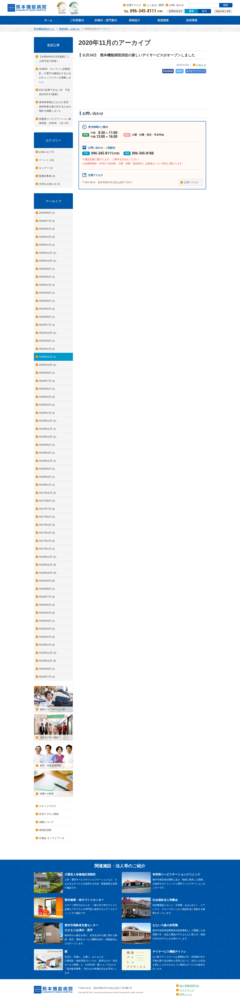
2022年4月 (47, 340)
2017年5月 (47, 516)
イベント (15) (46, 160)
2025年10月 (47, 260)
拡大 (204, 11)
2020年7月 (47, 380)
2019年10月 (47, 436)
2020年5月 (47, 388)
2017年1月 (47, 548)
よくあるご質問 (155, 5)
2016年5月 (47, 612)
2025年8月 (47, 268)
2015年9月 (47, 668)
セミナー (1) (46, 167)
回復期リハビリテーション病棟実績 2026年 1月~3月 (55, 121)
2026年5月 (47, 228)
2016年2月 (47, 636)
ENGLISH (220, 11)
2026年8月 (47, 212)
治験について (46, 822)
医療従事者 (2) (47, 176)
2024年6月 (47, 300)
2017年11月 (47, 492)
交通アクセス (134, 5)
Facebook (168, 71)
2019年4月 (47, 452)
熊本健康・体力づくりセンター (84, 899)
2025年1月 (47, 284)
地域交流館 (45, 830)
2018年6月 (47, 468)
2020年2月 (47, 404)
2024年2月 (47, 308)
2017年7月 (47, 508)
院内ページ (186, 994)
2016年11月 (47, 564)
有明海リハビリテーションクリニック (176, 874)
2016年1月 (47, 644)
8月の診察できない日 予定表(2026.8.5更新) (54, 92)
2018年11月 (47, 460)
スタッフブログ (47, 806)
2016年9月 (47, 580)
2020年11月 (47, 356)
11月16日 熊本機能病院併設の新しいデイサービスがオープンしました (138, 55)
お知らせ (201, 64)
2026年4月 (47, 236)
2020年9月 (47, 372)
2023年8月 (47, 316)
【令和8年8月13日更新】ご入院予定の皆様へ (54, 58)
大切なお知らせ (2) (49, 183)
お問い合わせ (176, 5)
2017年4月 (47, 524)
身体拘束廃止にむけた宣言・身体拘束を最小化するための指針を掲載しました (55, 106)
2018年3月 (47, 476)
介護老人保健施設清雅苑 (80, 874)
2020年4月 (47, 396)
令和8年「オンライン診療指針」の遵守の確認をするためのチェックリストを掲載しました (55, 75)
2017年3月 (47, 532)
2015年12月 (47, 652)
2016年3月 (47, 628)
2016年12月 (47, 556)
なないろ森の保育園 (165, 925)
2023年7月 (47, 324)
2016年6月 (47, 604)
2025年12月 (47, 252)
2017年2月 (47, 540)
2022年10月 (47, 332)
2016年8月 (47, 588)
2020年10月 (47, 364)
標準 (191, 11)
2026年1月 (47, 244)
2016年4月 (47, 620)
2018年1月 (47, 484)
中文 (228, 11)
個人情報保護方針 (189, 985)
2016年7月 (47, 596)
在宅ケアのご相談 (49, 814)
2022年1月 (47, 348)
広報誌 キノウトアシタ (51, 838)
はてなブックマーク (195, 71)
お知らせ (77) (46, 151)
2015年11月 (47, 660)
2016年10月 (47, 572)
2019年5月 (47, 444)
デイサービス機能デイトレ (169, 951)
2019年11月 (47, 428)
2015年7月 (47, 676)
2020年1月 (47, 412)
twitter (179, 71)
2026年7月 (47, 220)
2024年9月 (47, 292)
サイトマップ (187, 990)
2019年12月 (47, 420)
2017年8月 (47, 500)
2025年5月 (47, 276)
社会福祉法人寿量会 (165, 899)
